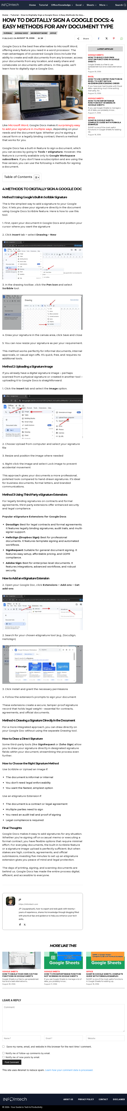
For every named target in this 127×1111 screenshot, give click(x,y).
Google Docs (21, 33)
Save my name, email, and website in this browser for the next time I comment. (49, 1046)
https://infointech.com (28, 904)
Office (53, 33)
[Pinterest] (113, 38)
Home (5, 15)
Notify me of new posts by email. (23, 1057)
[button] (120, 5)
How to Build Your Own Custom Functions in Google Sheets (103, 59)
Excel (91, 77)
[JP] (10, 911)
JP (42, 38)
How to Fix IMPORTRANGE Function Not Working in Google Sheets (101, 103)
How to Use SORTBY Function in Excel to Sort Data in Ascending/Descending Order (105, 81)
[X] (106, 38)
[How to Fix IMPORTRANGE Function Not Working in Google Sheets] (63, 960)
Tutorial (14, 15)
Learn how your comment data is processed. (69, 1070)
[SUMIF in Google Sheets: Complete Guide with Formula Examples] (105, 960)
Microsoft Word (39, 33)
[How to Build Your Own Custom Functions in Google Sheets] (21, 960)
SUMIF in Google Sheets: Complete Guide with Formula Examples (104, 122)
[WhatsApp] (121, 38)
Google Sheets (96, 55)
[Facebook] (98, 38)
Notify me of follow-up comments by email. (28, 1053)
